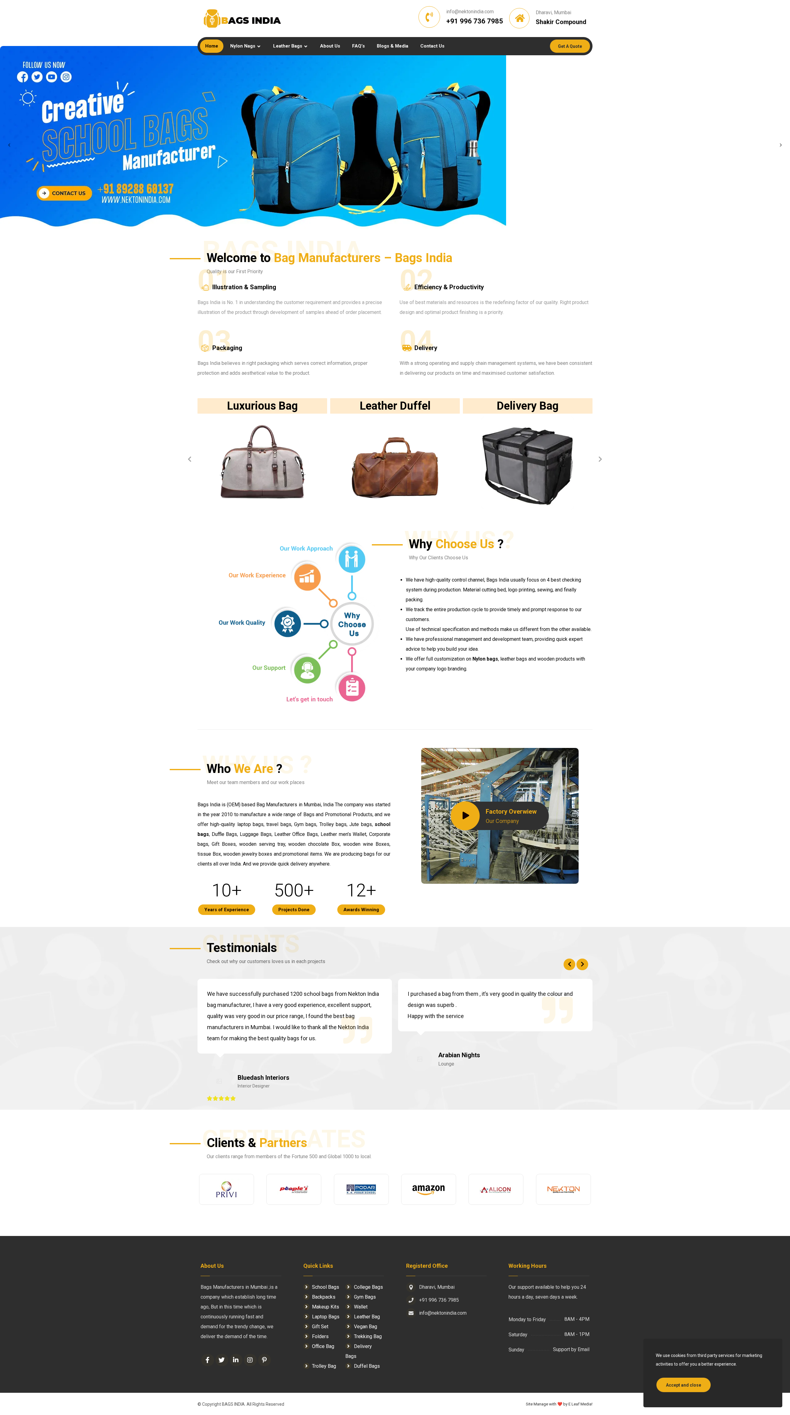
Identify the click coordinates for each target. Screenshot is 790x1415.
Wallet (361, 1307)
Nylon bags (484, 659)
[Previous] (189, 459)
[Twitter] (221, 1360)
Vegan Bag (365, 1326)
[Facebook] (207, 1360)
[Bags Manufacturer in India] (242, 18)
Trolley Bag (324, 1366)
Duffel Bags (367, 1366)
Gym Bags (365, 1297)
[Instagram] (250, 1360)
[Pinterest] (264, 1360)
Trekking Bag (368, 1336)
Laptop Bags (325, 1317)
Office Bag (323, 1346)
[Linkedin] (236, 1360)
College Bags (368, 1287)
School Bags (325, 1287)
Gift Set (320, 1326)
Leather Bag (367, 1317)
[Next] (600, 459)
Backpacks (323, 1297)
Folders (320, 1336)
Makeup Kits (325, 1307)
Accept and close (683, 1385)
